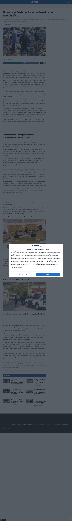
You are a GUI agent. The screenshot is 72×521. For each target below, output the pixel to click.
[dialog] (36, 260)
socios (24, 251)
